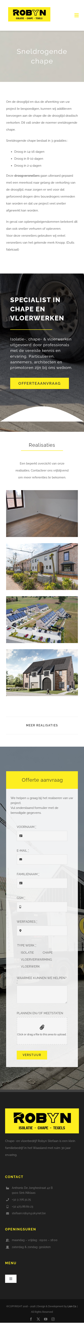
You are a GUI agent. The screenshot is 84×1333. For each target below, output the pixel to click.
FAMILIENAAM (28, 874)
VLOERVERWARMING (36, 959)
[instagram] (53, 1319)
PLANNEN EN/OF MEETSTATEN (40, 1013)
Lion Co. (71, 1306)
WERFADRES (27, 922)
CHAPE (48, 952)
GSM (21, 898)
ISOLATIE (27, 952)
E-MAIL (23, 850)
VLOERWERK (30, 966)
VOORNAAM (26, 827)
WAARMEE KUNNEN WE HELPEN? (41, 980)
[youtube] (45, 1319)
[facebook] (31, 1319)
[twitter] (38, 1319)
